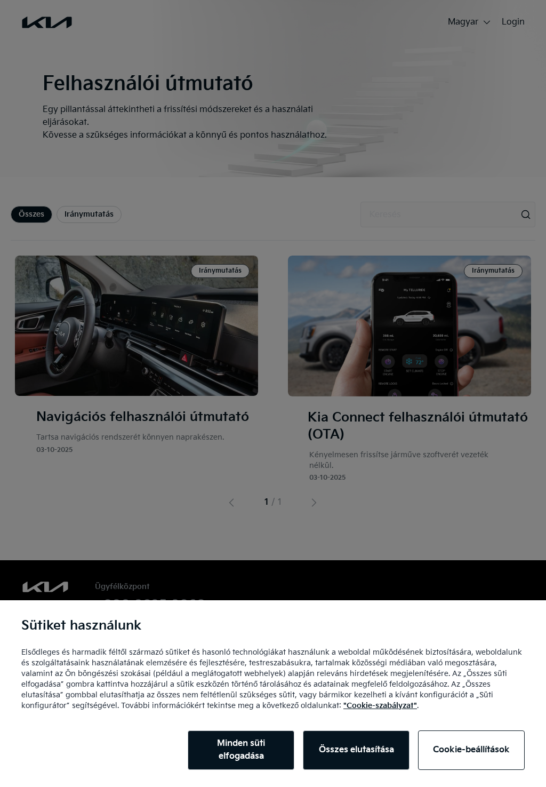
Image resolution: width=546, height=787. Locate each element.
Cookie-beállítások (471, 750)
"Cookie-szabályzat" (380, 705)
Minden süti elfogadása (241, 749)
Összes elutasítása (356, 750)
